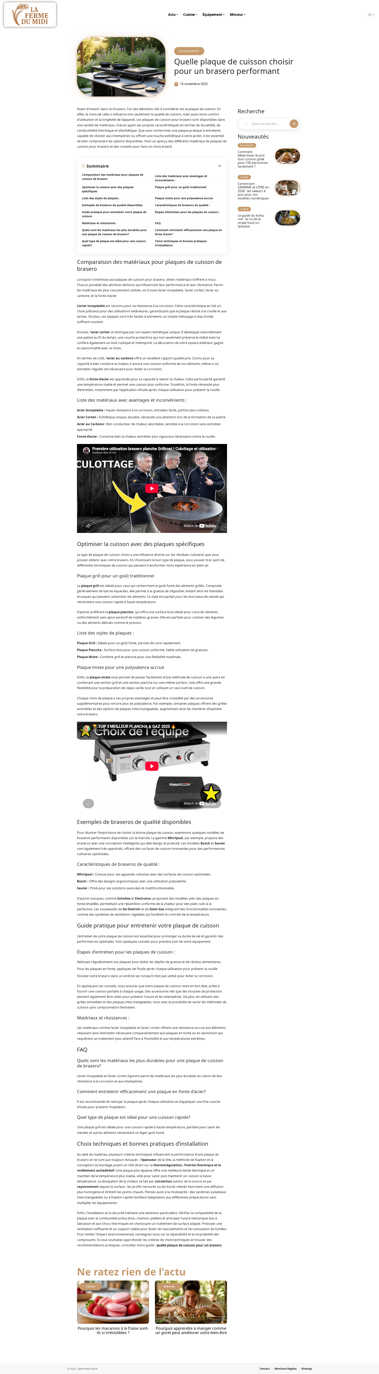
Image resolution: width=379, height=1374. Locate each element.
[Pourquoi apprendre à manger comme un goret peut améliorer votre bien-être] (191, 1302)
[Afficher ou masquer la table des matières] (165, 165)
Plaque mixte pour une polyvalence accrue (184, 198)
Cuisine (90, 1286)
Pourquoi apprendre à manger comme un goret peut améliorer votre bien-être (191, 1330)
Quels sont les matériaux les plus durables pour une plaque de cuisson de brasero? (114, 232)
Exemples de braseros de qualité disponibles (112, 205)
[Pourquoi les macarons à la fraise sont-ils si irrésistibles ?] (113, 1302)
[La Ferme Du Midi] (30, 14)
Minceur (169, 1286)
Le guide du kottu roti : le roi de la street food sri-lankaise (251, 221)
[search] (361, 14)
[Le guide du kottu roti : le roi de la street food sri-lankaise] (287, 218)
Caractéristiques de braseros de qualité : (182, 205)
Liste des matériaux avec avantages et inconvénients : (181, 178)
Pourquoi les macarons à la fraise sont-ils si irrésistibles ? (113, 1330)
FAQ (158, 223)
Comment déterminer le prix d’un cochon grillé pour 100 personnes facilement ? (253, 159)
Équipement (189, 51)
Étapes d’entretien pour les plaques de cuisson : (187, 212)
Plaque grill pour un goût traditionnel (180, 187)
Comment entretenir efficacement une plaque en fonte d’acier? (188, 232)
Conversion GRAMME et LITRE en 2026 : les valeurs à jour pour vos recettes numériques (253, 190)
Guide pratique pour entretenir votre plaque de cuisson (114, 214)
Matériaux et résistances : (99, 223)
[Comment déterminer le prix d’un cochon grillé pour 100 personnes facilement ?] (287, 156)
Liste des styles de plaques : (101, 198)
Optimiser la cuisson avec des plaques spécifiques (108, 189)
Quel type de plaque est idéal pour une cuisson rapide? (114, 243)
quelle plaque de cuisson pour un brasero (189, 1245)
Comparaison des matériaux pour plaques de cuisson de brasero (112, 177)
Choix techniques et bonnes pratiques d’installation (181, 243)
